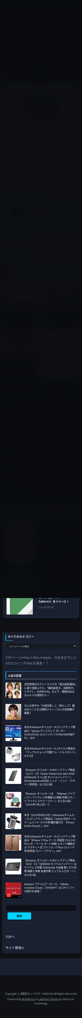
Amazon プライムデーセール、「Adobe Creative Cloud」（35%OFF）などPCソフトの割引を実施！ (49, 887)
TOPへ (10, 936)
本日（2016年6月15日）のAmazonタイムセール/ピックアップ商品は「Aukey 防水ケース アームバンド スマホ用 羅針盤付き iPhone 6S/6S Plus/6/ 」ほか (50, 820)
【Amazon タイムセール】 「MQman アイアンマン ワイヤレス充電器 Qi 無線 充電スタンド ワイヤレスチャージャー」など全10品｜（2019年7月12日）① (49, 799)
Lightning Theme (48, 999)
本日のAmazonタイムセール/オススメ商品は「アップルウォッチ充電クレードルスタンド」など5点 (50, 752)
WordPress (28, 999)
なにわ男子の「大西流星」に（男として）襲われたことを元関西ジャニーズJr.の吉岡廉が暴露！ (49, 709)
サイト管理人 (14, 947)
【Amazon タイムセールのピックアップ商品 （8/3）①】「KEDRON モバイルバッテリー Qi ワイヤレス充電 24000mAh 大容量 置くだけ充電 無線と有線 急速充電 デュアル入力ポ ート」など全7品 (50, 867)
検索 (19, 916)
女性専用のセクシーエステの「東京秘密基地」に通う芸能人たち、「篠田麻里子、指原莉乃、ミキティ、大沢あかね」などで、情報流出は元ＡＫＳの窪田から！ (50, 689)
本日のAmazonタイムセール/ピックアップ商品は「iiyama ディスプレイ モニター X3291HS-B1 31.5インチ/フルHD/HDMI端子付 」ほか (49, 732)
